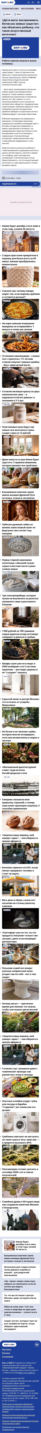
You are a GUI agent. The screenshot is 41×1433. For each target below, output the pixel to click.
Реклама (6, 1353)
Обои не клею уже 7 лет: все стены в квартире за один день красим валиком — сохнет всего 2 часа (20, 1310)
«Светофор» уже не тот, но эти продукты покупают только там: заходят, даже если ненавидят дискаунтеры (20, 954)
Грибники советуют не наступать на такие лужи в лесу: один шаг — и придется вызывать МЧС (20, 1155)
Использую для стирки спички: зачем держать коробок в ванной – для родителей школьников (20, 1271)
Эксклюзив (27, 8)
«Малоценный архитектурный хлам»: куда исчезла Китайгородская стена (20, 785)
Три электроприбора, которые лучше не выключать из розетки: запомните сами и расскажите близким (20, 617)
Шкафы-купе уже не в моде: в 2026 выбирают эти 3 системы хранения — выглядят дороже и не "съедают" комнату (20, 685)
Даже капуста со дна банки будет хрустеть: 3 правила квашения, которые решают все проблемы (20, 478)
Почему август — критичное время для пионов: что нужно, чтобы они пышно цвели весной (20, 1022)
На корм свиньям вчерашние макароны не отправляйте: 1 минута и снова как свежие (20, 341)
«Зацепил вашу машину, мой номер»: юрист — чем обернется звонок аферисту (20, 853)
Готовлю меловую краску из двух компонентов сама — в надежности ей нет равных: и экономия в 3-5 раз (20, 412)
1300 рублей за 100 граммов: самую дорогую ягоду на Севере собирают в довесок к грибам (20, 649)
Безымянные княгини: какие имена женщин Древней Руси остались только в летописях (20, 510)
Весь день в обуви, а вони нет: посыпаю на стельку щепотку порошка (20, 918)
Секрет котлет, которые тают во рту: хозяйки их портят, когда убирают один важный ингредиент (20, 1325)
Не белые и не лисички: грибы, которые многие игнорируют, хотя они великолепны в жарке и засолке (20, 753)
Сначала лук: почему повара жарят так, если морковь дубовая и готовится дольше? (20, 309)
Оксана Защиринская (11, 77)
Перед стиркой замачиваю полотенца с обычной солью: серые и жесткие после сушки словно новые (20, 581)
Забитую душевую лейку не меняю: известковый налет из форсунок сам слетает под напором (20, 546)
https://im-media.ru (26, 1373)
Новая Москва (10, 8)
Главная (9, 1345)
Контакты (6, 1349)
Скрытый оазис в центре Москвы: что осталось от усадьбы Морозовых (20, 717)
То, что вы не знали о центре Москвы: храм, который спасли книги (20, 1298)
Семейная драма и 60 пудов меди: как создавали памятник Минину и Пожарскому (20, 1220)
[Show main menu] (38, 2)
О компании (7, 1356)
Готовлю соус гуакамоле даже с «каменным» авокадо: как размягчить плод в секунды (20, 1087)
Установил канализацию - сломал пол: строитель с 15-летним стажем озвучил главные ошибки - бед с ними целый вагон (20, 377)
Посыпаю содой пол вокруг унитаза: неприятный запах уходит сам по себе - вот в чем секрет (20, 989)
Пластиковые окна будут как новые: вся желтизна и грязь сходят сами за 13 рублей (20, 445)
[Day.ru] (7, 2)
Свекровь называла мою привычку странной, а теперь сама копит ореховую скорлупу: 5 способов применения (20, 821)
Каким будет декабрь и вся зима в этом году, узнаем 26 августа (20, 241)
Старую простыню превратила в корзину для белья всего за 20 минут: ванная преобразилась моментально (20, 277)
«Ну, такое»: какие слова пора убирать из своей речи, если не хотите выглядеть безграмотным (20, 1285)
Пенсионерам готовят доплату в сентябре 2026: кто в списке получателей (20, 1187)
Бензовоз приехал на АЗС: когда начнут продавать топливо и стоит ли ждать (20, 886)
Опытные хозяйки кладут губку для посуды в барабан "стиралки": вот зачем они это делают (20, 1122)
